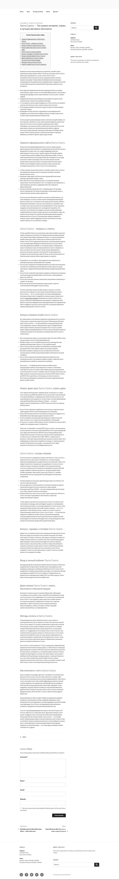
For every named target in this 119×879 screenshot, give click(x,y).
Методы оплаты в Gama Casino (32, 62)
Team (28, 11)
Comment (24, 757)
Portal (48, 11)
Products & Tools (38, 11)
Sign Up (55, 11)
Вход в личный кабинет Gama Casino (33, 56)
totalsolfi (39, 23)
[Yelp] (21, 874)
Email (22, 790)
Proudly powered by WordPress (62, 874)
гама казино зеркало (31, 298)
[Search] (96, 28)
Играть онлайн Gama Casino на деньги (34, 64)
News (24, 737)
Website (23, 799)
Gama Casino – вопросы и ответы (32, 43)
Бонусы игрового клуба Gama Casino (33, 45)
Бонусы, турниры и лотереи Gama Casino (35, 54)
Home (21, 11)
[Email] (42, 874)
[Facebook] (26, 874)
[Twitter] (31, 874)
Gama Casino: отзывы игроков (31, 52)
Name (22, 781)
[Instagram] (37, 874)
